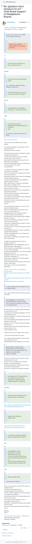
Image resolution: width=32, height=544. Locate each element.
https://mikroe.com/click (10, 139)
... (5, 32)
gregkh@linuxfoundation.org (11, 29)
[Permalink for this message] (30, 528)
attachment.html (6, 525)
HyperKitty (16, 542)
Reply (5, 529)
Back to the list (7, 535)
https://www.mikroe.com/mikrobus (15, 281)
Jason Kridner (11, 22)
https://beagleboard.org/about (12, 516)
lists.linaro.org (10, 2)
